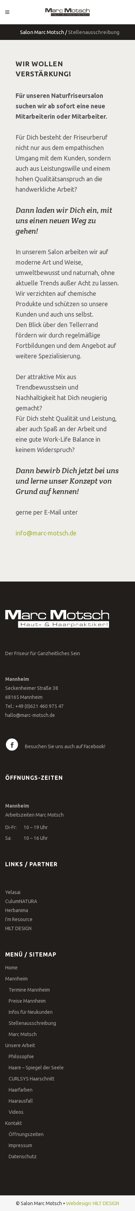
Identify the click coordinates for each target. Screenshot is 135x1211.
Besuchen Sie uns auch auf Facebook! (65, 746)
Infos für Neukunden (31, 1012)
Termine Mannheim (29, 990)
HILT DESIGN (18, 928)
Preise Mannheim (27, 1001)
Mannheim (16, 979)
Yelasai (12, 892)
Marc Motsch (23, 1034)
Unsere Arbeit (20, 1045)
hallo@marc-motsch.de (30, 715)
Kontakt (13, 1123)
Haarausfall (21, 1101)
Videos (16, 1112)
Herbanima (16, 910)
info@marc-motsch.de (46, 532)
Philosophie (21, 1056)
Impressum (20, 1145)
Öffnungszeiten (26, 1134)
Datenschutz (23, 1156)
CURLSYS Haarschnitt (31, 1078)
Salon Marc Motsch (42, 32)
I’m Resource (19, 919)
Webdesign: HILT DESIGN (92, 1203)
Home (11, 967)
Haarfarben (21, 1090)
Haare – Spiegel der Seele (36, 1067)
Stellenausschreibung (32, 1023)
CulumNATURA (21, 901)
